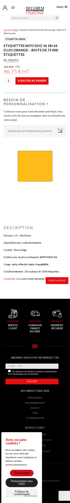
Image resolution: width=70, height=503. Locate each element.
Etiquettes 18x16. (15, 39)
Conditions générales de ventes (45, 481)
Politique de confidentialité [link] (22, 493)
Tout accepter (21, 473)
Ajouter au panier (32, 80)
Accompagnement (35, 402)
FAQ (35, 412)
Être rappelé (57, 280)
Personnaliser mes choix (22, 482)
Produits (15, 30)
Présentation (35, 397)
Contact (35, 407)
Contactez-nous (12, 278)
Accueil (7, 30)
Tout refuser (30, 495)
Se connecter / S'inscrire (5, 8)
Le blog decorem (35, 417)
